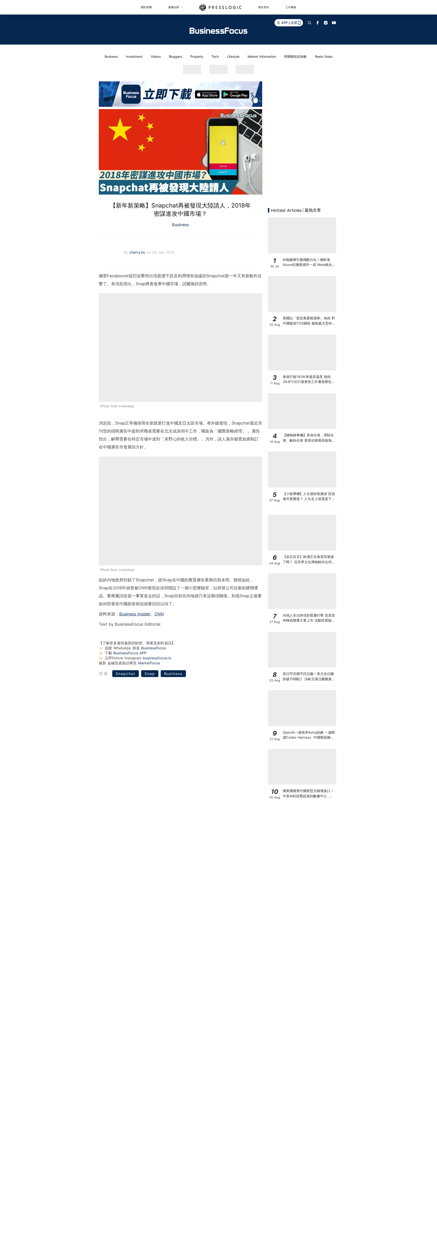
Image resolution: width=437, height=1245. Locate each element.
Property (196, 56)
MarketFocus (149, 663)
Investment (134, 56)
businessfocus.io (157, 658)
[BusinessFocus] (218, 30)
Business (111, 56)
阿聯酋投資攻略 (295, 56)
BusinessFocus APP (130, 653)
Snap (150, 673)
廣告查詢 (263, 7)
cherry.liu (138, 252)
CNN (159, 614)
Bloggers (175, 56)
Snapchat (125, 673)
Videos (156, 56)
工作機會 (290, 7)
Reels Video (324, 56)
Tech (215, 56)
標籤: (105, 673)
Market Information (262, 56)
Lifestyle (233, 56)
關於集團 (146, 7)
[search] (309, 23)
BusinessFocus (153, 648)
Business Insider (134, 614)
